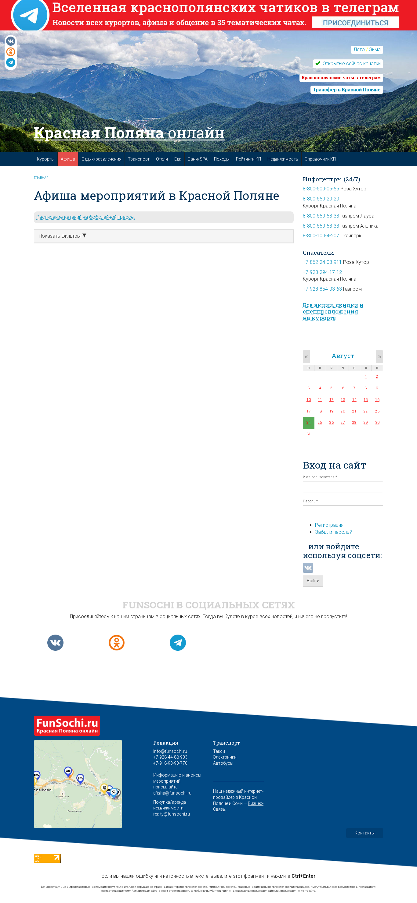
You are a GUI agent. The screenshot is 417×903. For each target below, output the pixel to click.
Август (343, 355)
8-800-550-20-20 (321, 199)
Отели (162, 159)
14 (354, 400)
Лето (359, 49)
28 (354, 422)
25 (320, 422)
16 (377, 400)
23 (377, 411)
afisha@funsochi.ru (172, 793)
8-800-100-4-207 (321, 236)
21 (354, 411)
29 (366, 422)
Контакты (365, 832)
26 (331, 422)
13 (343, 400)
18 (320, 411)
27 (343, 422)
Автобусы (223, 763)
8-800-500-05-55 (321, 189)
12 (331, 400)
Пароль (310, 501)
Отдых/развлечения (101, 159)
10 (308, 400)
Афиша (68, 159)
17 (308, 411)
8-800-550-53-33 (321, 216)
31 (308, 434)
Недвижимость (282, 159)
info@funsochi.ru (170, 751)
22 (366, 411)
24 (308, 422)
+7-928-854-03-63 (322, 289)
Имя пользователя (320, 477)
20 (343, 411)
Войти (313, 580)
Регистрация (329, 525)
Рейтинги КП (248, 159)
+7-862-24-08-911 (322, 262)
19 (331, 411)
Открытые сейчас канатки (351, 63)
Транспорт (139, 159)
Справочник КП (320, 159)
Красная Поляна (129, 132)
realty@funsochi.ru (171, 814)
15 (366, 400)
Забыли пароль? (333, 532)
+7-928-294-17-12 (322, 272)
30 (377, 422)
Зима (375, 49)
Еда (177, 159)
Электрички (225, 757)
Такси (219, 751)
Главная (41, 178)
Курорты (45, 159)
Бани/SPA (198, 159)
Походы (222, 159)
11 (320, 400)
